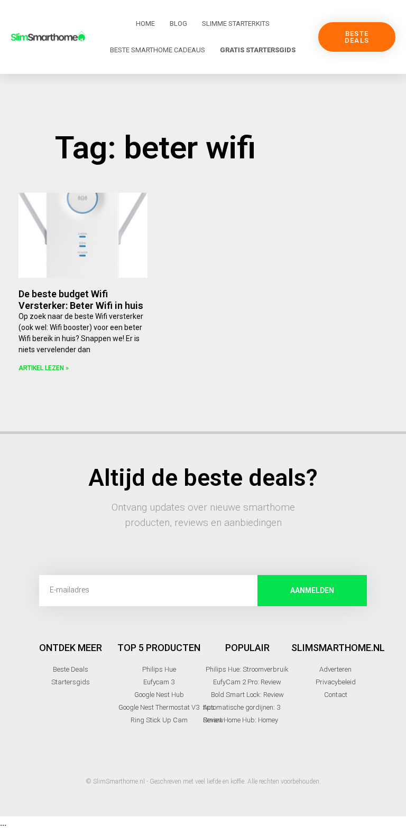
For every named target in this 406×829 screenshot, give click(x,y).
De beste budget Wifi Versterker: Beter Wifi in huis (81, 299)
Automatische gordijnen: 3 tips (241, 707)
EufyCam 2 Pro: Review (247, 682)
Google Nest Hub (159, 695)
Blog (178, 23)
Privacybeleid (336, 682)
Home (145, 23)
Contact (335, 695)
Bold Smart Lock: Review (247, 695)
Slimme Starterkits (236, 23)
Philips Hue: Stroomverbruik (247, 669)
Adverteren (335, 669)
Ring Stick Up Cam (159, 720)
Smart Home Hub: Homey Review (240, 720)
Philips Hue (159, 669)
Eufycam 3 (158, 682)
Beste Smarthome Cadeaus (157, 50)
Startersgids (70, 682)
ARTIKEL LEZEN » (44, 368)
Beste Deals (70, 669)
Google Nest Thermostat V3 (158, 707)
